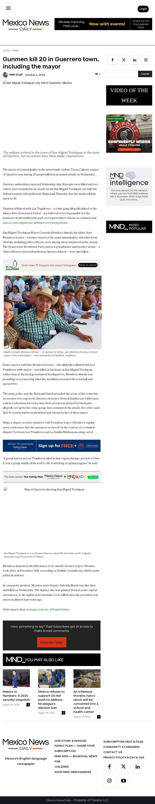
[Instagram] (145, 60)
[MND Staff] (6, 74)
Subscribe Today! (51, 642)
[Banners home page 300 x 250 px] (129, 156)
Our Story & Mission (70, 740)
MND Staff (16, 74)
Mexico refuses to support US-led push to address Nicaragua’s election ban (51, 700)
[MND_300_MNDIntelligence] (129, 209)
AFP (51, 609)
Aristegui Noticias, (37, 609)
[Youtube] (123, 781)
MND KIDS (61, 756)
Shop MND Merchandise (72, 771)
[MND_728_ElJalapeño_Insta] (52, 265)
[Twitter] (123, 60)
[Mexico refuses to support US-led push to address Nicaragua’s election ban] (51, 678)
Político (64, 609)
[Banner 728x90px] (52, 477)
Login (143, 8)
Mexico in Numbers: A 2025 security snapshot (16, 696)
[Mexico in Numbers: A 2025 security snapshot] (16, 678)
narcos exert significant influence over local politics (35, 222)
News (16, 50)
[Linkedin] (134, 60)
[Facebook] (112, 60)
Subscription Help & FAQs (123, 741)
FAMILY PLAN (63, 745)
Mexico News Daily (58, 800)
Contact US (112, 752)
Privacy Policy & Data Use (123, 757)
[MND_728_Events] (103, 33)
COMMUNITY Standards (121, 746)
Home (6, 50)
